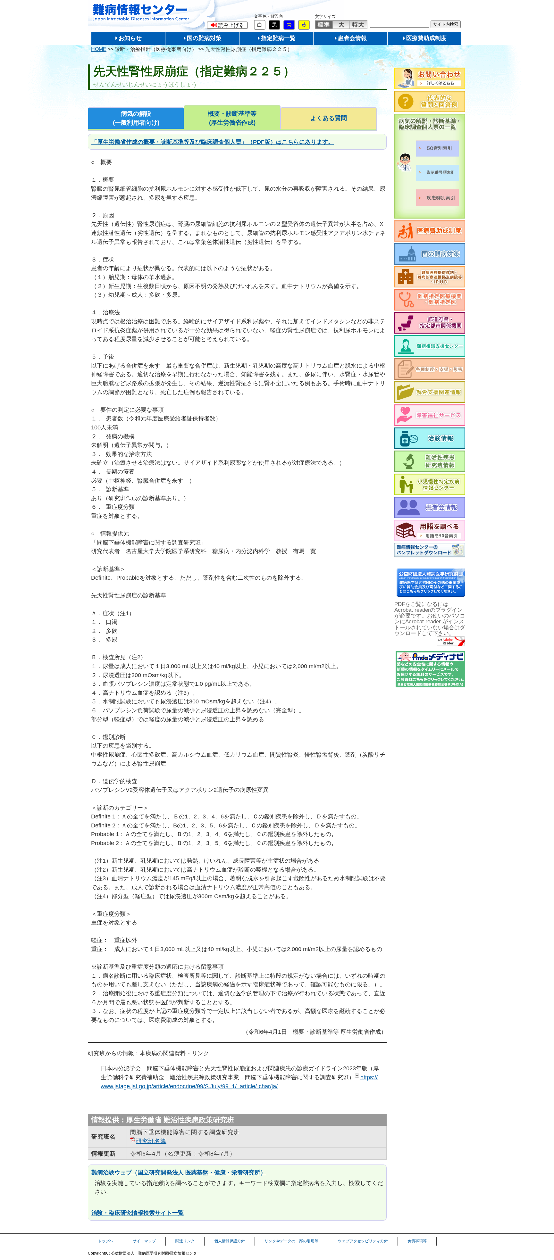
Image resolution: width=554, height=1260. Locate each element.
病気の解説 (136, 118)
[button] (227, 25)
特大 (358, 25)
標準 (324, 25)
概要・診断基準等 (232, 118)
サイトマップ (144, 1241)
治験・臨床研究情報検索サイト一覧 (137, 1212)
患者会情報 (352, 38)
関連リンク (185, 1241)
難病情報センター (141, 12)
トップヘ (105, 1241)
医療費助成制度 (426, 38)
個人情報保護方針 (229, 1241)
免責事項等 (417, 1241)
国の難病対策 (204, 38)
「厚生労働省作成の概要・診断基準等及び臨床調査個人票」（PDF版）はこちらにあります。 (212, 141)
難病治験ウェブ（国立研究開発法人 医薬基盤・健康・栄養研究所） (178, 1172)
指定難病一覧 (278, 38)
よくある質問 (328, 118)
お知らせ (130, 38)
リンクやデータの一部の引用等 (291, 1241)
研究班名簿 (151, 1141)
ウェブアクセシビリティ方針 (363, 1241)
